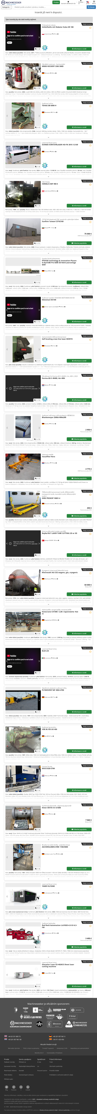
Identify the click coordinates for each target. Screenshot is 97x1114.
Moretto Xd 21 (39, 1053)
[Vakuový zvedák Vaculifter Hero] (23, 467)
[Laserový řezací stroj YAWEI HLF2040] (23, 896)
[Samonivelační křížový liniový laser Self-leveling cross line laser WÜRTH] (23, 349)
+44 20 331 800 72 (14, 1036)
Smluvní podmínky (64, 1110)
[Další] (39, 37)
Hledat (92, 7)
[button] (94, 2)
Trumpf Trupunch (48, 1048)
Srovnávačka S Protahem (54, 1053)
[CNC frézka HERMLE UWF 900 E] (23, 194)
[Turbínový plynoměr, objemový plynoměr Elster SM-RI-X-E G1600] (23, 818)
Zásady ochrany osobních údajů (48, 1110)
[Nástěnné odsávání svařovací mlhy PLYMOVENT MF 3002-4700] (23, 700)
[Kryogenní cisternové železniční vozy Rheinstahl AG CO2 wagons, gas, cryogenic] (23, 583)
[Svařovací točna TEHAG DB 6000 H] (23, 116)
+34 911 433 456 (58, 1039)
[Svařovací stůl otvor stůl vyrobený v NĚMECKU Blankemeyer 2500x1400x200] (23, 427)
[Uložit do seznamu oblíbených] (90, 27)
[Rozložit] (48, 58)
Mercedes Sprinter (14, 1048)
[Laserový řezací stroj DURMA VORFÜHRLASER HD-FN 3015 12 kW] (23, 155)
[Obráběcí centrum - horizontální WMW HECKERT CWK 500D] (23, 76)
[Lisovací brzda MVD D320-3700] (23, 779)
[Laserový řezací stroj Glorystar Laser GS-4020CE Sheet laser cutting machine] (23, 975)
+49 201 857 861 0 (59, 1036)
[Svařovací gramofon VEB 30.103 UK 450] (23, 739)
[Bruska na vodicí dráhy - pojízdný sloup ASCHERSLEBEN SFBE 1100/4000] (23, 857)
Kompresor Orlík (62, 1048)
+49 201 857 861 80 (14, 1039)
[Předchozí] (7, 37)
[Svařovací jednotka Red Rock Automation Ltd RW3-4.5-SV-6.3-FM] (23, 935)
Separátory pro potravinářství (79, 1048)
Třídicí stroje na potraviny (31, 1048)
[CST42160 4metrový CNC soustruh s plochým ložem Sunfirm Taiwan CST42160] (23, 231)
